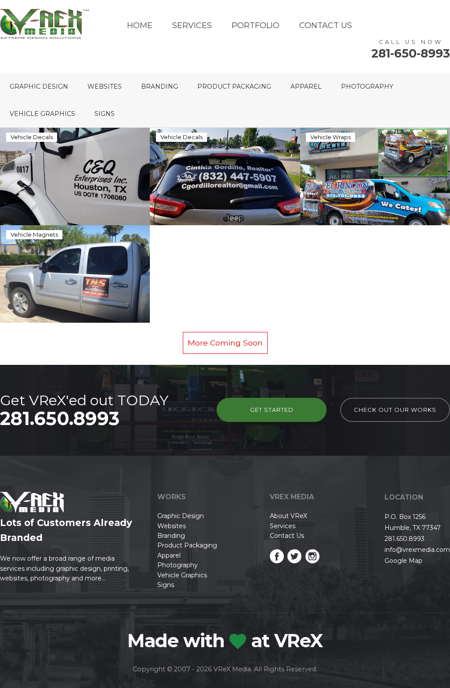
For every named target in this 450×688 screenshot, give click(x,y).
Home (139, 25)
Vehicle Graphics (42, 114)
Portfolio (255, 25)
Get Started (272, 409)
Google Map (403, 561)
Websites (104, 86)
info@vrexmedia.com (417, 550)
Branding (159, 86)
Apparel (306, 86)
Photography (367, 86)
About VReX (288, 516)
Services (192, 25)
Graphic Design (39, 86)
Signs (104, 114)
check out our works (395, 409)
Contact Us (325, 25)
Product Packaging (234, 86)
